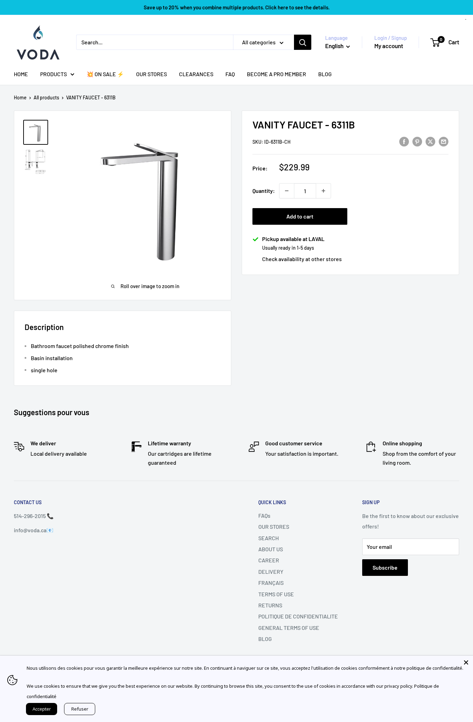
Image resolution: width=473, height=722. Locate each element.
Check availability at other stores (302, 259)
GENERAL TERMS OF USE (288, 627)
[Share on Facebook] (404, 141)
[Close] (466, 662)
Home (20, 97)
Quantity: (263, 190)
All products (46, 97)
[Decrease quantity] (286, 191)
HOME (21, 74)
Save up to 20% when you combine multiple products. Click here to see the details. (237, 7)
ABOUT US (270, 549)
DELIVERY (270, 571)
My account (388, 45)
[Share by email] (443, 141)
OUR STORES (151, 74)
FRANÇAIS (271, 582)
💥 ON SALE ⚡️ (105, 74)
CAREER (268, 560)
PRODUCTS (53, 74)
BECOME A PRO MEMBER (276, 74)
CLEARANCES (196, 74)
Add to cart (299, 216)
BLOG (325, 74)
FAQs (264, 515)
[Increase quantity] (323, 191)
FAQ (230, 74)
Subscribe (385, 567)
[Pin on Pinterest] (417, 141)
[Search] (302, 42)
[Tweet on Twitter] (430, 141)
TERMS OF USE (276, 594)
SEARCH (268, 538)
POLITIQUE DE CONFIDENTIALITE (298, 616)
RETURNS (270, 605)
